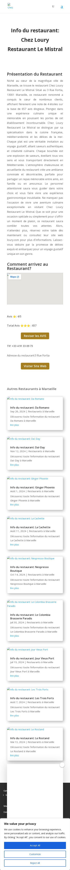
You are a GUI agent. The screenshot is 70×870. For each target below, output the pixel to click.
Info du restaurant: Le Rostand (29, 738)
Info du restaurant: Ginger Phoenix (32, 487)
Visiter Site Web (35, 366)
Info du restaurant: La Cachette (30, 527)
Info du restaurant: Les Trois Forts (32, 698)
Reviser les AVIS (35, 336)
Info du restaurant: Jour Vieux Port (32, 658)
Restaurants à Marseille (41, 411)
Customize (35, 854)
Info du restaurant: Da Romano (29, 407)
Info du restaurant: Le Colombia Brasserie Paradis (30, 616)
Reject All (35, 862)
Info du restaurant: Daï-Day (27, 447)
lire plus (14, 424)
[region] (35, 844)
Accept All (35, 845)
